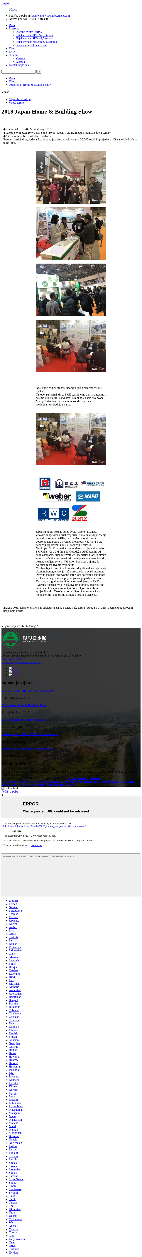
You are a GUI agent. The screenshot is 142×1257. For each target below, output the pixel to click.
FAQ (12, 51)
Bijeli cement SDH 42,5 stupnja (34, 38)
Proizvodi (14, 28)
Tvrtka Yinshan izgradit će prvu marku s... (28, 748)
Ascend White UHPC (29, 31)
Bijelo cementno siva (14, 781)
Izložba (20, 61)
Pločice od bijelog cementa (86, 781)
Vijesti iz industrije (20, 99)
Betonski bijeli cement (60, 784)
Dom (12, 25)
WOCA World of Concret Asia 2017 (23, 719)
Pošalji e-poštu (9, 791)
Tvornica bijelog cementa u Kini (48, 781)
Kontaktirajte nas (19, 65)
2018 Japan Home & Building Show (30, 84)
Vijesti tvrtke (16, 102)
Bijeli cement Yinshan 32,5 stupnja (36, 41)
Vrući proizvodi (78, 778)
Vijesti (12, 48)
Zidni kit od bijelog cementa (27, 784)
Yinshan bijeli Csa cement (31, 45)
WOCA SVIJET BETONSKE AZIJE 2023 (28, 690)
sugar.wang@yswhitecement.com (50, 15)
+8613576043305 (12, 658)
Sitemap (95, 778)
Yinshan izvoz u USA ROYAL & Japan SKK (29, 734)
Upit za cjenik (9, 775)
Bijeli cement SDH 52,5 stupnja (34, 35)
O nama (13, 55)
